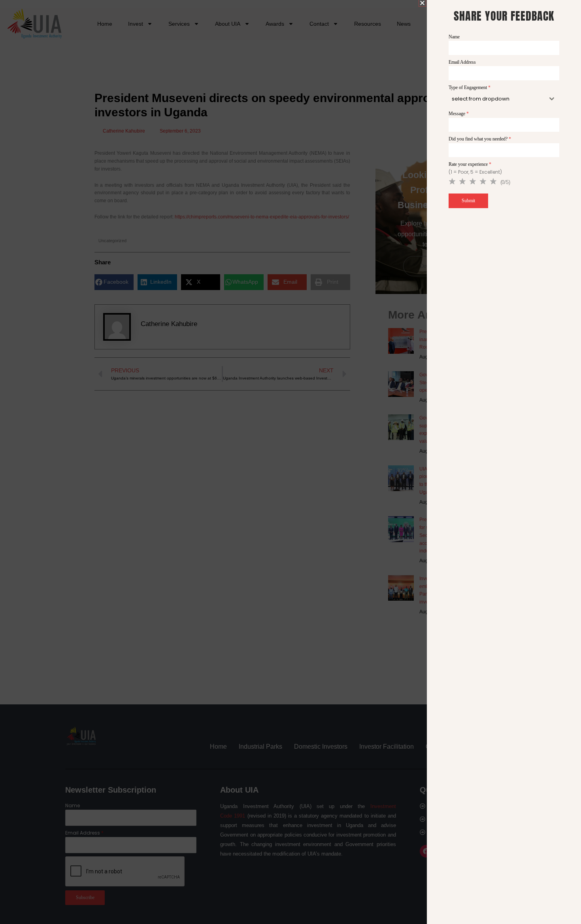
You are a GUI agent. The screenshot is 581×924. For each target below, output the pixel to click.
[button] (422, 3)
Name (454, 37)
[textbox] (497, 98)
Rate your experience (470, 164)
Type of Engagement (469, 87)
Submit (468, 200)
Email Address (462, 62)
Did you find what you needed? (480, 139)
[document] (290, 462)
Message (459, 113)
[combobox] (504, 98)
